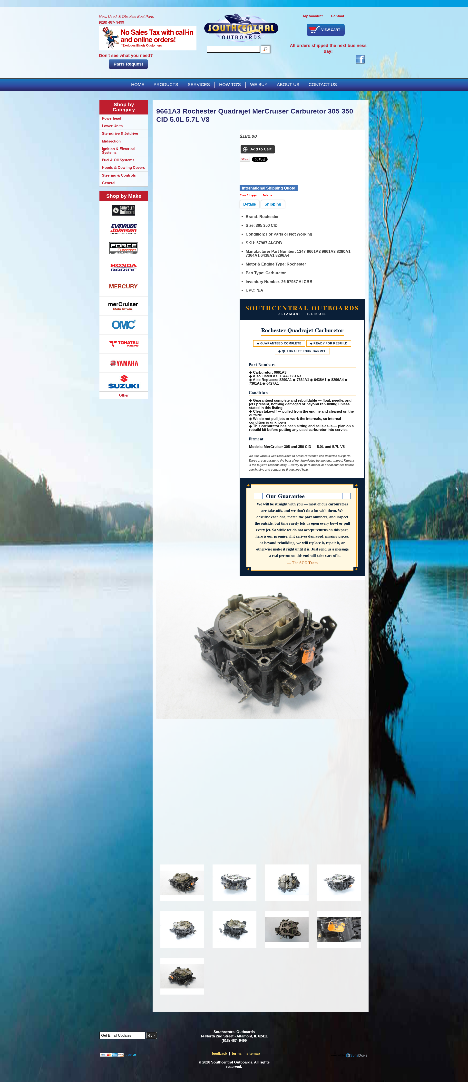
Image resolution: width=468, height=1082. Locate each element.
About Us (288, 84)
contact (337, 16)
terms (237, 1053)
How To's (230, 84)
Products (166, 84)
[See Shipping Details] (256, 195)
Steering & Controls (119, 175)
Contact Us (323, 84)
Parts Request (128, 64)
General (108, 183)
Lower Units (112, 126)
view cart (330, 30)
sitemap (253, 1053)
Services (199, 84)
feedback (219, 1053)
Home (137, 84)
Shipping (272, 204)
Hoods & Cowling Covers (123, 167)
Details (249, 204)
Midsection (111, 141)
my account (313, 16)
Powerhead (111, 118)
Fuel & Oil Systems (118, 160)
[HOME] (241, 28)
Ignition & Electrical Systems (118, 150)
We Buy (258, 84)
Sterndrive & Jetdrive (120, 133)
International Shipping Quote (268, 188)
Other (124, 395)
